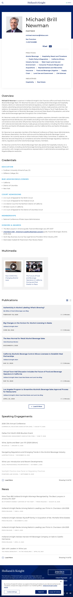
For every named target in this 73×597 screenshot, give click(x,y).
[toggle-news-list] (70, 300)
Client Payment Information (61, 579)
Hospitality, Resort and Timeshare (54, 56)
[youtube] (70, 593)
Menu (69, 2)
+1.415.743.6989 (31, 42)
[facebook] (67, 593)
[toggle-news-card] (67, 300)
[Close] (61, 582)
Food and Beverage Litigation (47, 70)
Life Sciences (61, 73)
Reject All (41, 592)
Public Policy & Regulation (38, 59)
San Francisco (31, 39)
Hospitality (30, 82)
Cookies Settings (12, 592)
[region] (32, 588)
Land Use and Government (43, 73)
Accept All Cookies (54, 592)
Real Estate (41, 82)
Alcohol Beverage (32, 56)
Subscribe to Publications (59, 572)
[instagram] (64, 593)
